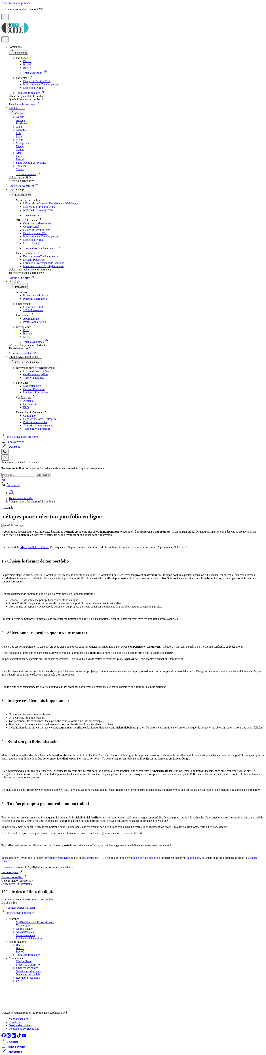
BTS (26, 330)
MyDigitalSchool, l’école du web (35, 922)
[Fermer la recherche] (5, 458)
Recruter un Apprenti (28, 977)
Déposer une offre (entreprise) (40, 418)
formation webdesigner (57, 857)
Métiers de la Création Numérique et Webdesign (50, 203)
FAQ (26, 407)
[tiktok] (19, 1036)
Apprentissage (31, 318)
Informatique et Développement (41, 84)
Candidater (29, 415)
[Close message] (5, 17)
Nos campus (23, 925)
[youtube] (24, 1036)
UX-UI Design (31, 243)
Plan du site (15, 1022)
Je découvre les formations (16, 883)
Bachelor (28, 333)
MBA (26, 336)
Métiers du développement (38, 210)
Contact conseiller (12, 877)
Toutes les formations (28, 954)
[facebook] (4, 1036)
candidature (193, 857)
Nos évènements (25, 935)
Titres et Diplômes (33, 377)
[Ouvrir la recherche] (5, 452)
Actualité (28, 400)
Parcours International (35, 298)
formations (92, 857)
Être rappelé (13, 485)
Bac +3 (27, 64)
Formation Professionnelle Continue (43, 262)
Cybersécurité (31, 226)
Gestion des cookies (20, 1025)
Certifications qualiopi (35, 374)
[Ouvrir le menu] (5, 39)
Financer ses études (34, 307)
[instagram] (9, 1036)
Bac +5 (27, 67)
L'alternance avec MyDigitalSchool (43, 266)
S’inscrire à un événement (38, 425)
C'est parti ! (43, 474)
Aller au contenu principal (16, 3)
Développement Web (35, 233)
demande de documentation (140, 857)
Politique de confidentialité (24, 1028)
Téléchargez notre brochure (22, 436)
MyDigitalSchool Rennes (34, 547)
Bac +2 (27, 61)
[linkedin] (14, 1036)
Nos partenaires (32, 385)
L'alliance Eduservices (36, 392)
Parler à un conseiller (35, 422)
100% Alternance (33, 310)
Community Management (37, 223)
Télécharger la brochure (36, 428)
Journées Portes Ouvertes (21, 907)
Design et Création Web (36, 81)
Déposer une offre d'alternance (40, 256)
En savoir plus (9, 872)
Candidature (13, 446)
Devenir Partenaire (34, 259)
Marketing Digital (33, 87)
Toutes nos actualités (21, 498)
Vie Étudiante (23, 961)
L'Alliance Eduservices (29, 938)
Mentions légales (18, 1018)
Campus (13, 107)
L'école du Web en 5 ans (37, 371)
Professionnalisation (34, 321)
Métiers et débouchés (28, 974)
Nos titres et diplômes (28, 971)
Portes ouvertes (15, 441)
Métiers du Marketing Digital (39, 206)
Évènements (30, 404)
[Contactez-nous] (3, 480)
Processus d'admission (35, 295)
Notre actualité (24, 928)
